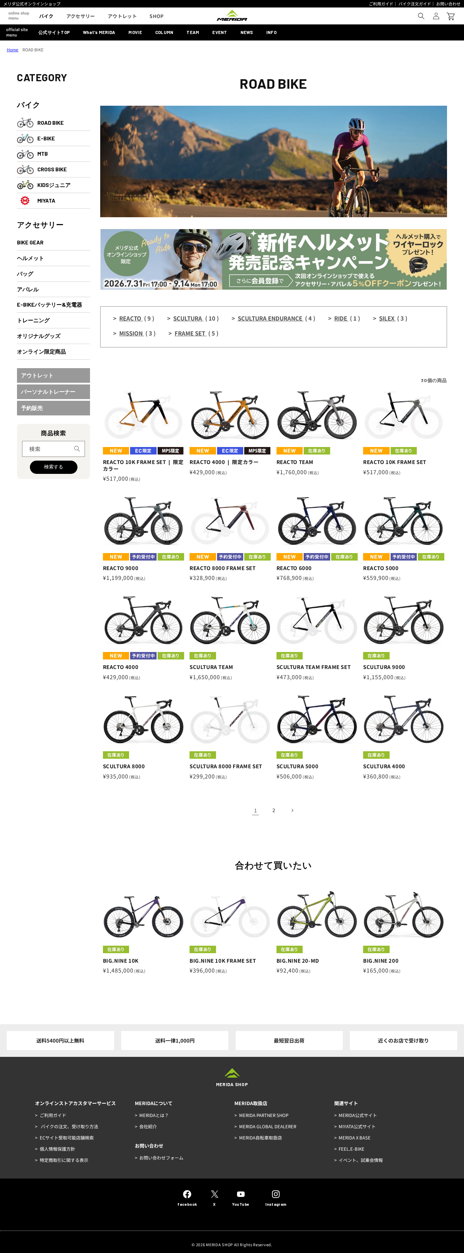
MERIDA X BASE (355, 1137)
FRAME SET (196, 333)
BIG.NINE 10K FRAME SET (223, 960)
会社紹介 (148, 1126)
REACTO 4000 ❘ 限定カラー (224, 462)
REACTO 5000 (381, 568)
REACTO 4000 (121, 667)
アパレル (28, 289)
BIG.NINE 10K (121, 960)
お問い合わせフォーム (161, 1157)
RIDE (347, 318)
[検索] (77, 448)
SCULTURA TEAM (211, 667)
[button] (421, 15)
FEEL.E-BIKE (351, 1149)
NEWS (246, 32)
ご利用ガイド (381, 3)
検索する (53, 466)
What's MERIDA (99, 32)
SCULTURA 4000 (384, 766)
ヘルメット (30, 258)
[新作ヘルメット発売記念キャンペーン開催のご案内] (273, 287)
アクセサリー (40, 224)
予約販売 (32, 408)
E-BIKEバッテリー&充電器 (49, 304)
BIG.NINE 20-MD (297, 960)
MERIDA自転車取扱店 (260, 1137)
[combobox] (53, 449)
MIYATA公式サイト (357, 1126)
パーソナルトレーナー (48, 391)
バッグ (25, 273)
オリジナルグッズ (38, 335)
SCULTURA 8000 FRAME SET (226, 766)
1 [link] (255, 810)
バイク (28, 104)
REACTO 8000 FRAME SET (223, 568)
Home (12, 49)
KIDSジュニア (54, 185)
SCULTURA (195, 318)
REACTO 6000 (294, 568)
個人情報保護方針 (57, 1149)
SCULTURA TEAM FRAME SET (313, 667)
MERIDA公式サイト (358, 1115)
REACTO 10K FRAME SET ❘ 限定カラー (143, 465)
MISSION (137, 333)
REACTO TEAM (295, 462)
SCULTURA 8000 (124, 766)
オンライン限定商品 (41, 351)
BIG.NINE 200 (380, 960)
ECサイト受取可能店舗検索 (67, 1137)
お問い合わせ (448, 3)
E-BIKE (46, 138)
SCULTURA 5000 (297, 766)
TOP (54, 32)
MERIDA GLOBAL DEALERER (267, 1126)
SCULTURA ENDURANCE (276, 318)
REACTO (136, 318)
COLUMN (164, 32)
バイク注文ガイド (414, 3)
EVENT (219, 32)
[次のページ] (292, 810)
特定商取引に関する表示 (64, 1160)
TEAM (192, 32)
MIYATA (46, 200)
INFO (271, 32)
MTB (42, 153)
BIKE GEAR (30, 242)
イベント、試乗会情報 (361, 1160)
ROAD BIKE (50, 122)
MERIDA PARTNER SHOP (263, 1115)
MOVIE (135, 32)
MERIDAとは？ (154, 1115)
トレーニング (33, 320)
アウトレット (37, 375)
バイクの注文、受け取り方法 (69, 1126)
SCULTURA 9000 (384, 667)
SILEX (393, 318)
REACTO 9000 (121, 568)
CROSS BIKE (52, 169)
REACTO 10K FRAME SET (394, 462)
